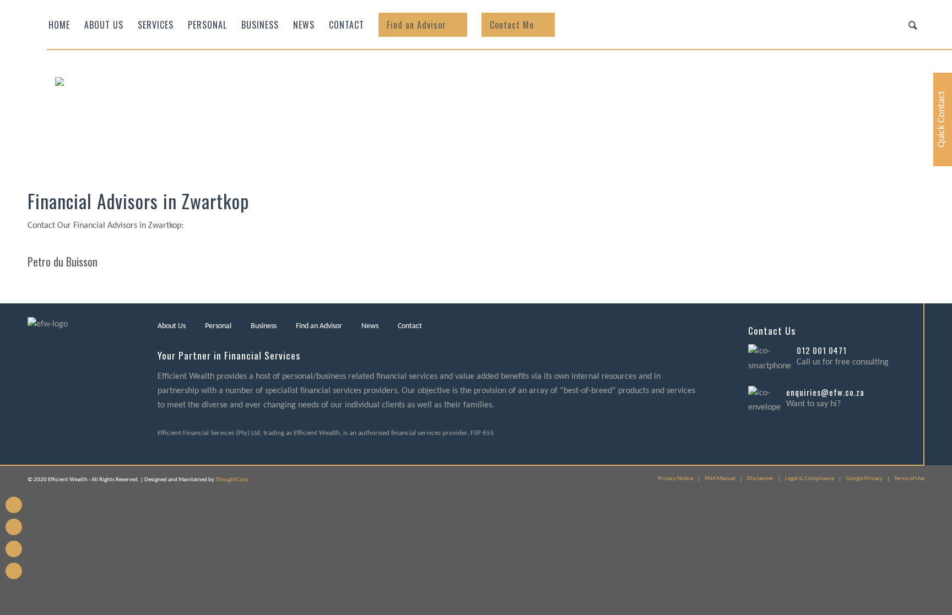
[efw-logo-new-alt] (162, 113)
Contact (410, 326)
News (369, 326)
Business (264, 326)
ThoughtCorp (231, 480)
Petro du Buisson (63, 261)
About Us (172, 326)
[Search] (912, 25)
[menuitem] (59, 25)
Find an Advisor (319, 326)
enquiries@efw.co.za (825, 392)
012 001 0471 (822, 350)
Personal (218, 326)
